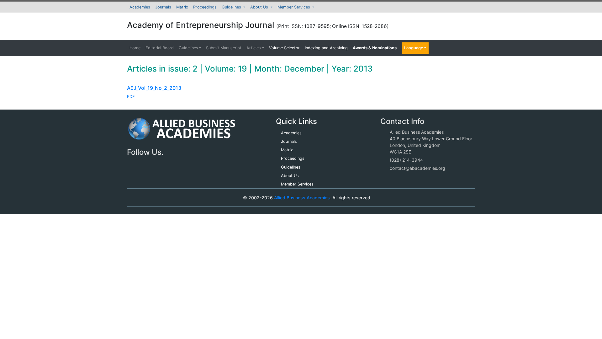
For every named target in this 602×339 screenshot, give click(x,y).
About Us (259, 7)
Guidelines (232, 7)
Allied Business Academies (302, 197)
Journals (163, 7)
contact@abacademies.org (417, 168)
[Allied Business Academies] (181, 132)
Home (134, 48)
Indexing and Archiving (326, 48)
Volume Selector (284, 48)
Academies (139, 7)
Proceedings (205, 7)
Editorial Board (159, 48)
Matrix (182, 7)
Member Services (294, 7)
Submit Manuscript (223, 48)
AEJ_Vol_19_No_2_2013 (154, 88)
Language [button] (413, 48)
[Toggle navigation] (141, 197)
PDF (131, 96)
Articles (253, 48)
